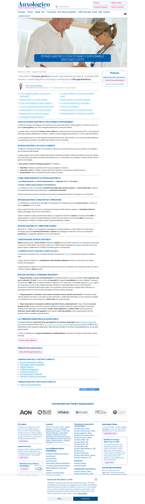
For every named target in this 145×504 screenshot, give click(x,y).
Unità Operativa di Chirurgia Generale (56, 324)
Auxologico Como (79, 451)
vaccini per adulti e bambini (62, 436)
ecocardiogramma (57, 435)
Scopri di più (23, 441)
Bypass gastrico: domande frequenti (75, 100)
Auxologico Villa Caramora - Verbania (84, 455)
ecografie (48, 435)
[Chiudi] (96, 479)
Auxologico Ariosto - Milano (82, 428)
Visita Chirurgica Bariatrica (114, 80)
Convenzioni (51, 12)
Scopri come (109, 462)
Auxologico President (80, 465)
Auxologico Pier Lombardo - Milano (84, 435)
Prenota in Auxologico (69, 106)
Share (97, 389)
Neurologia (49, 470)
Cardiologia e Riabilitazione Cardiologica (57, 454)
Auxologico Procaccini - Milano (83, 437)
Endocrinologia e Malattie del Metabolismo (58, 463)
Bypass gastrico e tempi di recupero (34, 113)
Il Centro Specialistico (27, 340)
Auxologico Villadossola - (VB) (82, 457)
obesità (67, 254)
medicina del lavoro (56, 440)
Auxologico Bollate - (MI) (81, 442)
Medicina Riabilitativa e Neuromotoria (56, 468)
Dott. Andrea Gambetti (34, 85)
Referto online (117, 3)
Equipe (37, 12)
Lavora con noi (24, 16)
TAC (65, 431)
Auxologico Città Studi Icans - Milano (84, 431)
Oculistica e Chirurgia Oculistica (55, 473)
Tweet (83, 389)
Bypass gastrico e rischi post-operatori (35, 110)
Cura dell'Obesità (51, 456)
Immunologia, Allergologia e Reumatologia (58, 465)
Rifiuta (60, 498)
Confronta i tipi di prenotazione (114, 84)
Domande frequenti (101, 7)
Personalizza (82, 493)
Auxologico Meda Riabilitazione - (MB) (85, 448)
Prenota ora (24, 469)
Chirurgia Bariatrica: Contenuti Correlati (76, 110)
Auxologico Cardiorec (80, 463)
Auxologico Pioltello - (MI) (81, 439)
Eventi (94, 12)
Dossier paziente (118, 7)
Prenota (97, 3)
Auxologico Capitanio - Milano (82, 471)
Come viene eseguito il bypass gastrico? (36, 103)
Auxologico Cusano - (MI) (81, 444)
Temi (100, 12)
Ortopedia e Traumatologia (53, 475)
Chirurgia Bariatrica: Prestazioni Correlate (77, 113)
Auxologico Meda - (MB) (81, 446)
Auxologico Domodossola (81, 453)
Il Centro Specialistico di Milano (31, 362)
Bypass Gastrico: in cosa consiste (33, 100)
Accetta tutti (85, 498)
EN (125, 14)
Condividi (90, 389)
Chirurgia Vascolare (51, 461)
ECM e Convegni (85, 12)
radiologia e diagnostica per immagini (56, 430)
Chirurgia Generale (51, 458)
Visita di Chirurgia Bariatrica (30, 352)
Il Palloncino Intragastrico (29, 369)
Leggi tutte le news (110, 433)
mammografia (64, 433)
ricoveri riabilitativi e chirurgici (54, 438)
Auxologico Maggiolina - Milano (83, 433)
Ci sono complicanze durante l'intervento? (37, 106)
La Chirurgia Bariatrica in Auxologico (75, 103)
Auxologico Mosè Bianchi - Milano (83, 473)
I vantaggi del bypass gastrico (32, 117)
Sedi (59, 12)
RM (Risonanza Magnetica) (57, 432)
